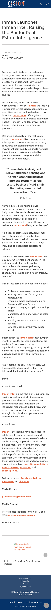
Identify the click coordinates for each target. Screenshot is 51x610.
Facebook (26, 478)
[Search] (47, 4)
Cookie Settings (36, 602)
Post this (27, 198)
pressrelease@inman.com (16, 496)
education (25, 467)
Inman (32, 105)
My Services (24, 587)
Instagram (8, 481)
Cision (29, 606)
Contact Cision (25, 578)
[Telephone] (40, 4)
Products (25, 581)
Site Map (19, 602)
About (25, 584)
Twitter (37, 478)
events (6, 467)
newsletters (41, 464)
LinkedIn (24, 481)
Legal (11, 602)
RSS (27, 602)
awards (14, 467)
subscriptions (9, 470)
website (28, 464)
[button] (25, 547)
